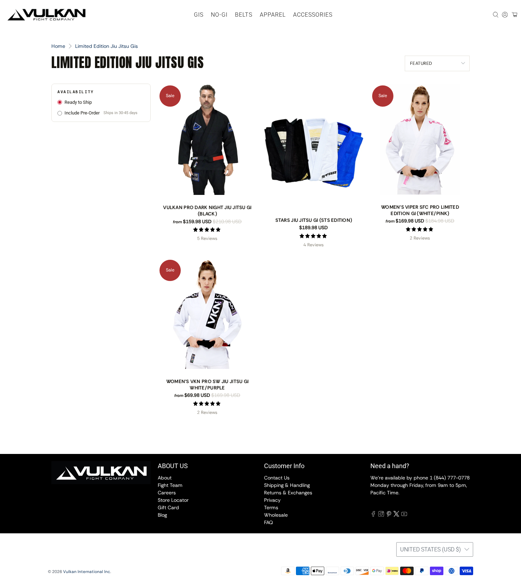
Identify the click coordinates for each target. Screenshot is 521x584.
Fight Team (170, 485)
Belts (243, 14)
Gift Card (168, 507)
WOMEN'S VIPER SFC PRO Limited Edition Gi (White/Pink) (420, 210)
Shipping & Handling (287, 485)
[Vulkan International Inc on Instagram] (381, 515)
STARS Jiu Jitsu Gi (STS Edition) (313, 220)
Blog (162, 515)
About (165, 477)
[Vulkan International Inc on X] (396, 515)
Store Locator (173, 500)
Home (58, 46)
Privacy (272, 500)
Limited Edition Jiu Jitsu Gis (106, 46)
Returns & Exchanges (288, 492)
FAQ (268, 522)
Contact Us (277, 477)
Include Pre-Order (101, 113)
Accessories (312, 14)
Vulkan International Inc (86, 571)
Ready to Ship (78, 102)
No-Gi (219, 14)
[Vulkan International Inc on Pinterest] (389, 515)
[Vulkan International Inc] (46, 14)
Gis (198, 14)
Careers (167, 492)
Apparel (273, 14)
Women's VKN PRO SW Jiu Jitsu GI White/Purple (207, 384)
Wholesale (276, 515)
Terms (271, 507)
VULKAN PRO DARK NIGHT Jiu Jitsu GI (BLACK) (207, 210)
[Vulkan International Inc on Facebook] (373, 515)
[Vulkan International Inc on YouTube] (404, 515)
